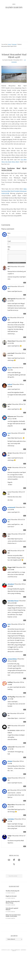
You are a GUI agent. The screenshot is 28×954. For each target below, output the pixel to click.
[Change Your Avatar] (4, 236)
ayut (9, 286)
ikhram (10, 367)
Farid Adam (11, 819)
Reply (25, 282)
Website (9, 248)
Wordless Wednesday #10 (12, 891)
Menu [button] (14, 4)
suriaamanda (11, 507)
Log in (14, 950)
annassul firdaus (12, 659)
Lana (9, 433)
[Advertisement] (14, 27)
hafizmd (10, 384)
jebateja (10, 761)
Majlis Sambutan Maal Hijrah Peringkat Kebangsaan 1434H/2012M (14, 191)
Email (9, 241)
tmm (9, 519)
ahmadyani (11, 584)
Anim (9, 624)
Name (9, 234)
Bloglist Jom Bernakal (11, 896)
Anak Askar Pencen (13, 601)
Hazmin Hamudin (14, 7)
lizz (8, 317)
